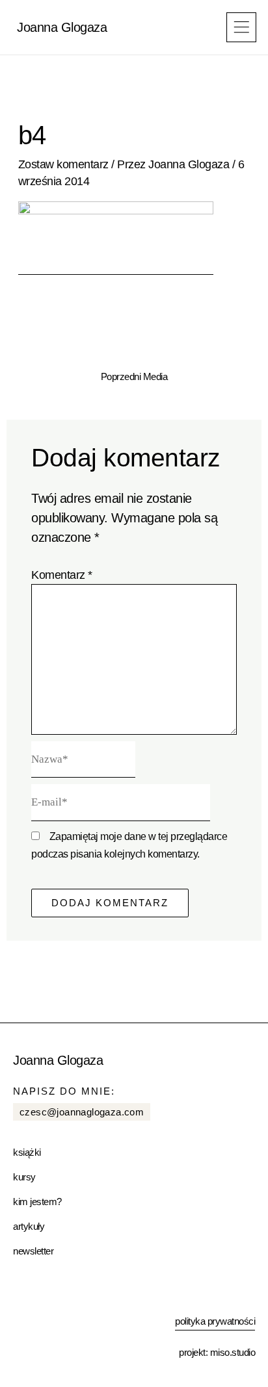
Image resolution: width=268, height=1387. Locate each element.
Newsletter (33, 1250)
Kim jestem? (37, 1201)
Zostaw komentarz (63, 164)
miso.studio (233, 1352)
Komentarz (61, 574)
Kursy (24, 1176)
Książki (27, 1152)
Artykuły (28, 1226)
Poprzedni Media (134, 377)
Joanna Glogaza (62, 27)
